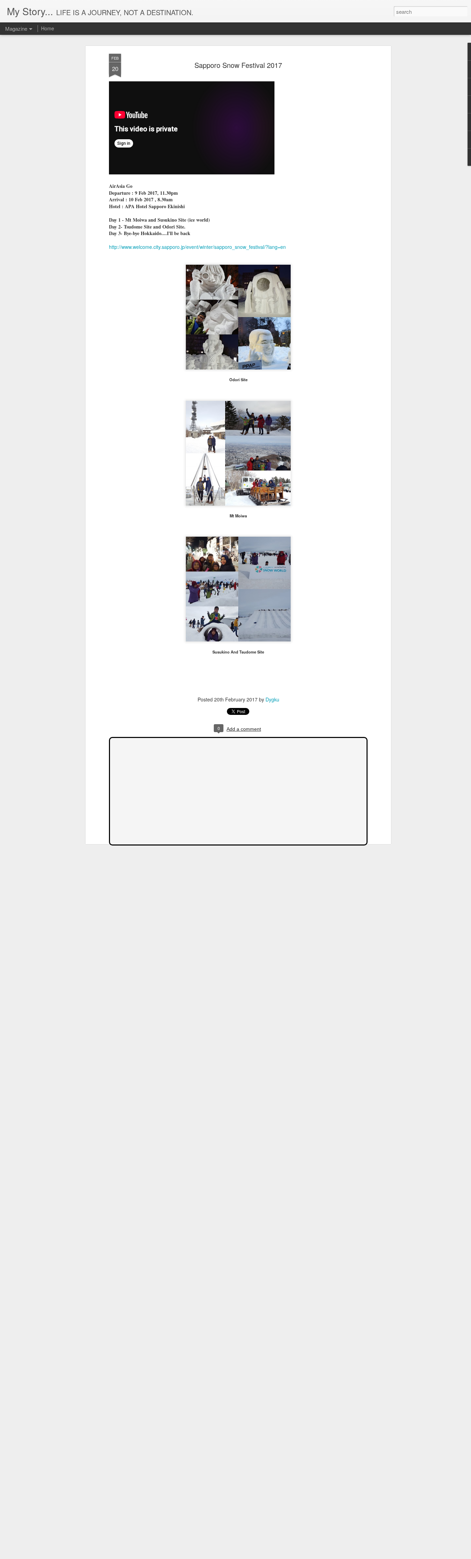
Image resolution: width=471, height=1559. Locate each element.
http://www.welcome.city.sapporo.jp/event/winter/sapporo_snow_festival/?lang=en (197, 246)
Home (47, 28)
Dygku (272, 699)
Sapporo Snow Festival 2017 (238, 65)
